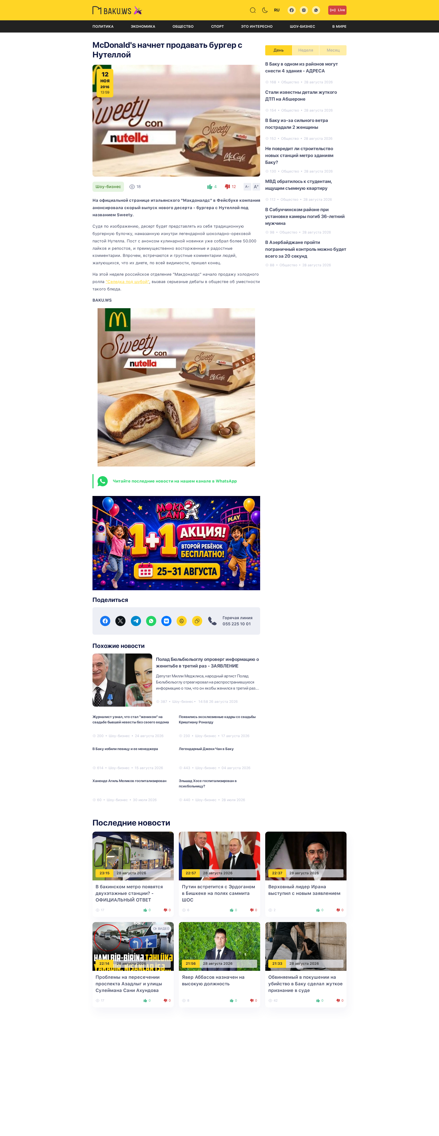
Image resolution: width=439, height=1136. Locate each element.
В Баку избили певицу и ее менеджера (125, 749)
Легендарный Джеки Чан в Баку (206, 749)
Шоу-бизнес (302, 26)
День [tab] (279, 50)
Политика (103, 26)
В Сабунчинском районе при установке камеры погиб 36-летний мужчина (305, 216)
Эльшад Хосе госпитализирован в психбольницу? (208, 783)
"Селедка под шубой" (127, 281)
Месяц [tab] (333, 50)
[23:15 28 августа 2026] (133, 855)
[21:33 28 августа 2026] (306, 946)
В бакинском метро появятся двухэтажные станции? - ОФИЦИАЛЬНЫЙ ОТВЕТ (129, 893)
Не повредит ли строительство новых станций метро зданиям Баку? (299, 155)
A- (247, 186)
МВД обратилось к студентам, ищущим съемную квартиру (298, 185)
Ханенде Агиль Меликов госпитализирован (129, 781)
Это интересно (257, 26)
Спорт (217, 26)
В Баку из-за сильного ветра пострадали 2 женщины (296, 124)
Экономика (143, 26)
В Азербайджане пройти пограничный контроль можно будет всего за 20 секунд (305, 249)
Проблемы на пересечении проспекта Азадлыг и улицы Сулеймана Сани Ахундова (129, 983)
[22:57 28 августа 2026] (219, 855)
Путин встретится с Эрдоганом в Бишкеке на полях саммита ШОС (218, 893)
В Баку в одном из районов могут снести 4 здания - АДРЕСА (301, 67)
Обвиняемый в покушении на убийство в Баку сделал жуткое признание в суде (305, 983)
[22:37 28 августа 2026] (306, 855)
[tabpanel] (306, 164)
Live (341, 10)
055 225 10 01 (237, 623)
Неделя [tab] (305, 50)
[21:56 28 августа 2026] (219, 946)
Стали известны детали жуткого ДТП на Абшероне (301, 95)
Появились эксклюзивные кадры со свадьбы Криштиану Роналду (217, 719)
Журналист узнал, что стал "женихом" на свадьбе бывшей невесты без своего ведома (130, 719)
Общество (183, 26)
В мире (339, 26)
